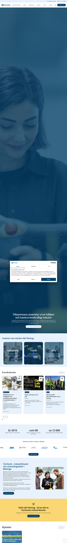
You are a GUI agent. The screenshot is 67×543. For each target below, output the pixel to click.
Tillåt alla (48, 279)
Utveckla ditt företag (16, 5)
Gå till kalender (61, 5)
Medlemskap (31, 5)
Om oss (44, 5)
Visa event (6, 411)
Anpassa (33, 279)
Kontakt (64, 1)
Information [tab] (33, 266)
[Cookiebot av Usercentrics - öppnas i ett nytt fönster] (51, 263)
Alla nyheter (61, 527)
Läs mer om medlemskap (33, 516)
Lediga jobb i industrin (52, 1)
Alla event (62, 372)
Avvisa (18, 279)
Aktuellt (38, 5)
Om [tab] (49, 266)
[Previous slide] (4, 417)
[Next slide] (6, 417)
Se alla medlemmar (33, 454)
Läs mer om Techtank (8, 493)
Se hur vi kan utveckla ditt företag (33, 326)
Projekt (24, 5)
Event (60, 1)
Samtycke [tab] (18, 266)
